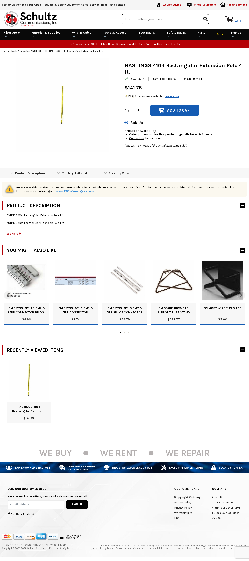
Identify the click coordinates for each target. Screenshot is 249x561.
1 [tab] (120, 332)
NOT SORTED (39, 51)
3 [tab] (128, 332)
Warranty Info (183, 513)
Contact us (136, 138)
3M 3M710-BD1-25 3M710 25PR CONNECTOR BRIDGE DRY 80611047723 (26, 310)
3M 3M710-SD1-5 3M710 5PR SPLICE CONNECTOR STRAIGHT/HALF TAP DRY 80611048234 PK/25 (124, 310)
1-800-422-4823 (226, 508)
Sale (220, 34)
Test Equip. (147, 32)
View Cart (218, 518)
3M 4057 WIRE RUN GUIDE (222, 308)
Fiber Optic (12, 32)
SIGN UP (76, 504)
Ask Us (136, 122)
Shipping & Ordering (187, 497)
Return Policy (182, 502)
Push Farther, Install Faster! (163, 44)
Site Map (60, 545)
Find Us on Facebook (22, 514)
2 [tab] (124, 332)
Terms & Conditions (17, 545)
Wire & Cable (81, 32)
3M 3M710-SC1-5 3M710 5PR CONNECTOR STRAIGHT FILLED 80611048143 (75, 310)
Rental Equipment (204, 4)
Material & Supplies (46, 32)
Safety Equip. (176, 32)
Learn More (172, 96)
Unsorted (25, 51)
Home (5, 51)
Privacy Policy (183, 507)
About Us (218, 497)
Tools (14, 51)
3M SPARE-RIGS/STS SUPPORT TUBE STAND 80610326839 (173, 310)
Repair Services (237, 4)
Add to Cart (179, 110)
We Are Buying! (172, 4)
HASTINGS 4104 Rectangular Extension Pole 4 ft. (28, 409)
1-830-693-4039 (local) (226, 513)
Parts (201, 32)
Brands (236, 32)
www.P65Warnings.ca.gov (75, 191)
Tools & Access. (115, 32)
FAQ (176, 518)
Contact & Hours (223, 502)
